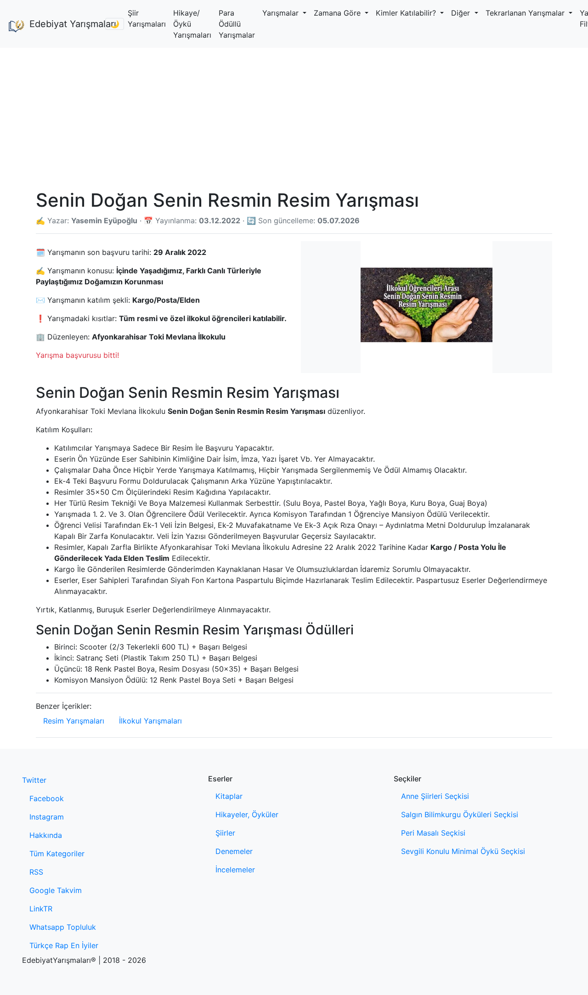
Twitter (34, 780)
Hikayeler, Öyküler (246, 814)
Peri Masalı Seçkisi (433, 832)
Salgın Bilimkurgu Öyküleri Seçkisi (459, 814)
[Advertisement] (294, 116)
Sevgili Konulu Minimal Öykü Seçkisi (463, 851)
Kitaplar (229, 796)
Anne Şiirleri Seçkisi (435, 796)
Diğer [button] (461, 12)
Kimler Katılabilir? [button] (407, 12)
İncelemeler (235, 869)
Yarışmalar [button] (281, 12)
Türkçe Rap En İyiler (63, 945)
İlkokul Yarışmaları (150, 720)
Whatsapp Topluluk (62, 927)
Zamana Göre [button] (338, 12)
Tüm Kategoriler (57, 853)
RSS (36, 871)
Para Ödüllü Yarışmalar (237, 24)
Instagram (46, 816)
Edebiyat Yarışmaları (63, 23)
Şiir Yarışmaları (147, 18)
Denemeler (234, 851)
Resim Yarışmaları (73, 720)
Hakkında (45, 835)
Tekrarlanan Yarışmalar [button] (526, 12)
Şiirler (225, 832)
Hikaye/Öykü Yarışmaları (192, 24)
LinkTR (40, 908)
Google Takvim (55, 890)
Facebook (46, 798)
